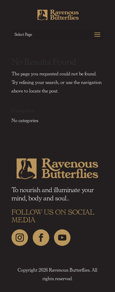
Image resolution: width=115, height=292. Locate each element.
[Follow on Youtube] (62, 237)
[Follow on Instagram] (20, 237)
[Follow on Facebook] (41, 237)
